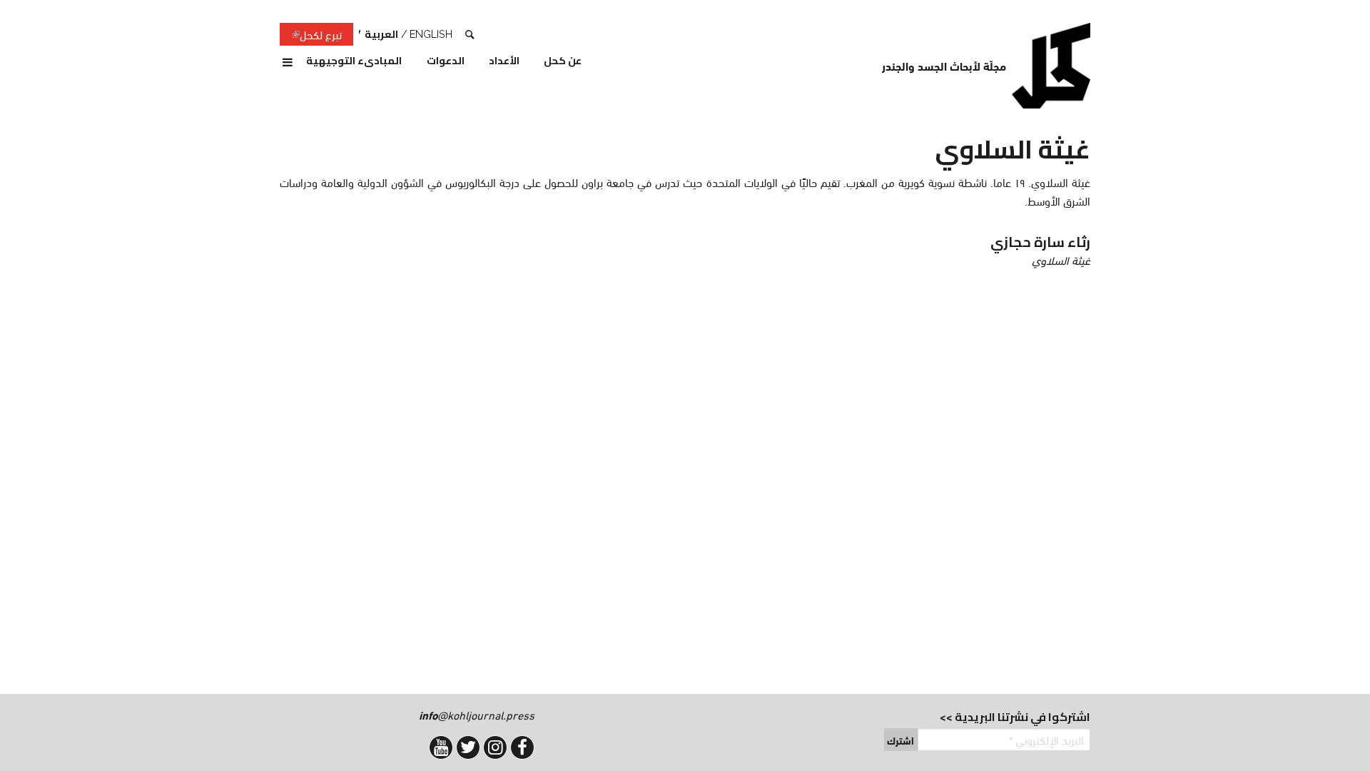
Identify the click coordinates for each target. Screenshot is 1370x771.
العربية (381, 34)
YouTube (441, 747)
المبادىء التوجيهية (354, 61)
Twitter (468, 747)
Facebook (522, 747)
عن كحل (563, 61)
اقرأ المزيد (753, 251)
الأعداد (504, 61)
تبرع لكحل (311, 35)
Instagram (495, 747)
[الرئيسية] (1051, 66)
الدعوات (446, 61)
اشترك (900, 740)
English (431, 34)
